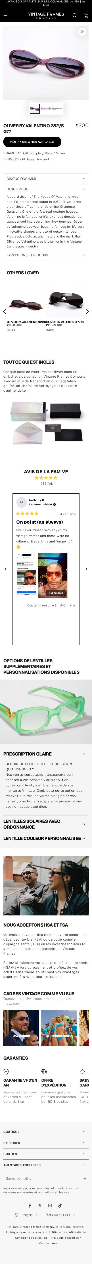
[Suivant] (86, 569)
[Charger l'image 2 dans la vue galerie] (46, 109)
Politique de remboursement (25, 1232)
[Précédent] (5, 569)
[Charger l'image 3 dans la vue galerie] (57, 109)
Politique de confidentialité (67, 1232)
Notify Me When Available (32, 142)
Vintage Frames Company (37, 1227)
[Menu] (6, 15)
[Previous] (5, 312)
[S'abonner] (86, 1179)
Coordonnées (48, 1243)
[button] (74, 15)
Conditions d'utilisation (31, 1238)
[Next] (87, 312)
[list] (46, 311)
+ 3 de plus (56, 593)
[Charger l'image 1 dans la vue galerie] (35, 109)
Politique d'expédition (66, 1238)
